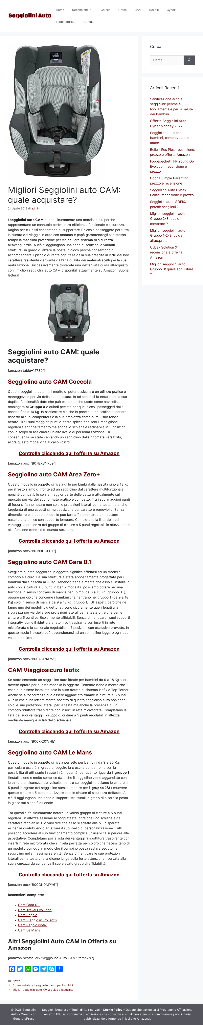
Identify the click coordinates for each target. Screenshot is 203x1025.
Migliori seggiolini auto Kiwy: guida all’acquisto (43, 989)
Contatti (89, 22)
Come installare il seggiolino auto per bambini (42, 985)
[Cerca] (189, 60)
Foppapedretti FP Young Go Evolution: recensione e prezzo (172, 166)
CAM (138, 10)
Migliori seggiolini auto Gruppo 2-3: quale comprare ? (167, 219)
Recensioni (80, 10)
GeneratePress (23, 1018)
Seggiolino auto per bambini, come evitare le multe (169, 138)
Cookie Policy (113, 1010)
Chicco (105, 10)
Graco (122, 10)
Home (60, 10)
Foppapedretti (66, 22)
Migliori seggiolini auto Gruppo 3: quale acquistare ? (171, 269)
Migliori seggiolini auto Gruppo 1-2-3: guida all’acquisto (167, 236)
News (16, 981)
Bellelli (154, 10)
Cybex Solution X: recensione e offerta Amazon (166, 252)
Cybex (171, 10)
